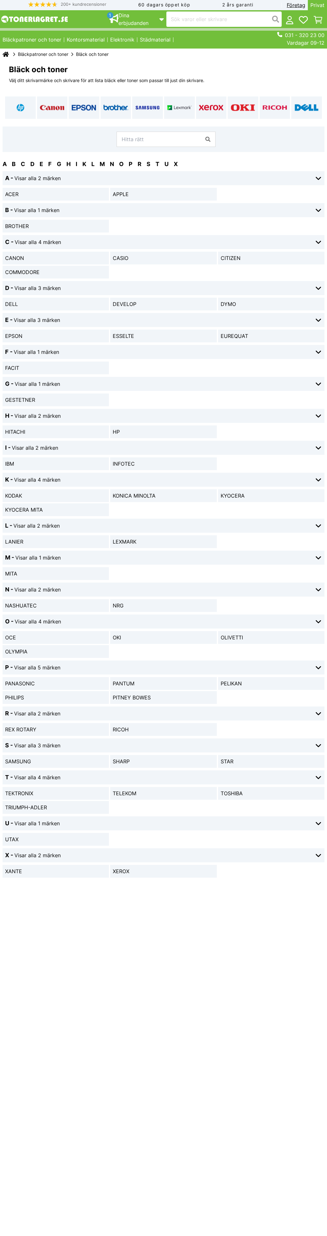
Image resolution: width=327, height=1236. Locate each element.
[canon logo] (52, 107)
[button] (67, 4)
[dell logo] (306, 107)
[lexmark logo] (179, 107)
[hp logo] (20, 107)
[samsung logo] (147, 107)
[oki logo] (243, 107)
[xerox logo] (211, 107)
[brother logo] (116, 107)
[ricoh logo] (275, 107)
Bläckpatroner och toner (43, 54)
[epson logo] (84, 107)
